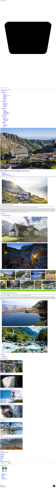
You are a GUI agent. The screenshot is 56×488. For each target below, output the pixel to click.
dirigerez (9, 295)
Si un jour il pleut (5, 124)
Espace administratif (4, 474)
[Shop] (28, 86)
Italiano (1, 90)
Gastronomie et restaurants (6, 112)
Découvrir (4, 92)
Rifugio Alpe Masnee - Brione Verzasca (6, 215)
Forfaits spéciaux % (4, 356)
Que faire (4, 108)
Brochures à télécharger (6, 119)
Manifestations (5, 110)
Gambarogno (5, 99)
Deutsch (5, 90)
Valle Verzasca (5, 98)
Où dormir (4, 100)
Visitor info (3, 355)
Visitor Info (4, 115)
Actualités (4, 122)
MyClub (4, 118)
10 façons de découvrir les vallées (6, 174)
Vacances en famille (5, 113)
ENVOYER (9, 463)
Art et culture (5, 111)
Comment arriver (5, 120)
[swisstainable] (4, 469)
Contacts (3, 473)
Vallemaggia (4, 97)
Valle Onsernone (5, 96)
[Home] (3, 0)
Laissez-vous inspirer (5, 125)
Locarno (4, 94)
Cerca (9, 89)
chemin (15, 209)
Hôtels (4, 102)
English (3, 90)
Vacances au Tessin (4, 172)
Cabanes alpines (5, 106)
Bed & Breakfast (5, 104)
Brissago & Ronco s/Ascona (6, 95)
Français (7, 90)
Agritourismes (5, 105)
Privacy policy (3, 477)
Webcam (4, 117)
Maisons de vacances (5, 103)
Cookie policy (3, 478)
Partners (3, 475)
